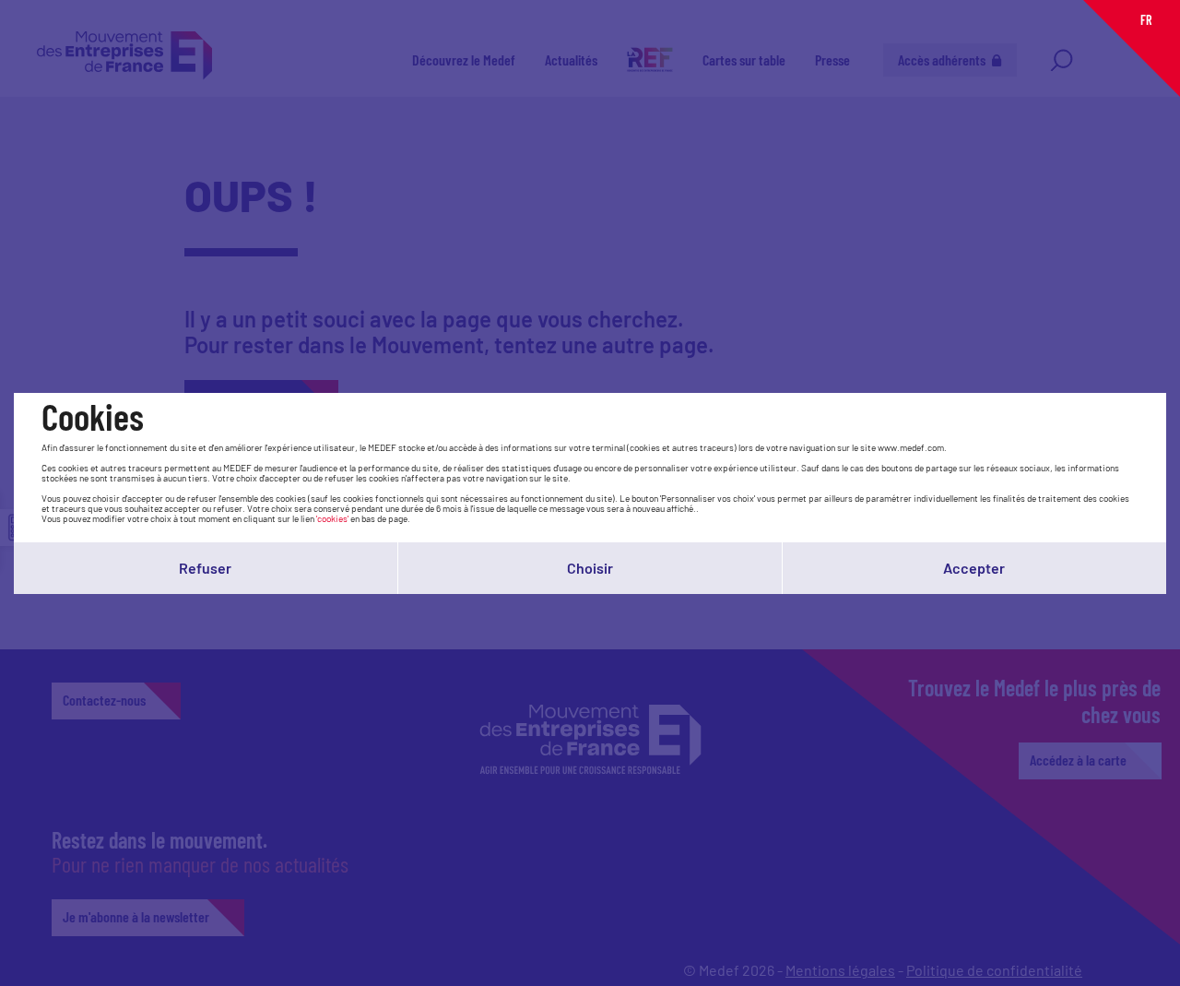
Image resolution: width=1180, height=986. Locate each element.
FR (1145, 20)
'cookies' (332, 518)
